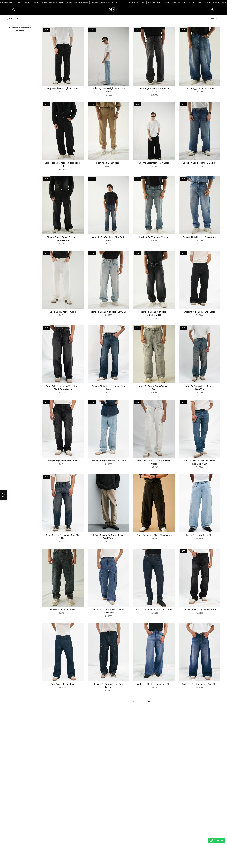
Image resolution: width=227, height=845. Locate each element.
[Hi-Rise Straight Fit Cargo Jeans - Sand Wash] (108, 503)
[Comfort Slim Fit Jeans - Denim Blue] (154, 578)
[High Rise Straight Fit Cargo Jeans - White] (154, 429)
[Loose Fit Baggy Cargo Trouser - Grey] (154, 354)
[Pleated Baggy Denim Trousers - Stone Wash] (63, 205)
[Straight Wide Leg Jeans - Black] (200, 280)
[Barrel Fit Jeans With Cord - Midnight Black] (154, 280)
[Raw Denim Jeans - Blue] (63, 652)
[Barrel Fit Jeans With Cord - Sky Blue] (108, 280)
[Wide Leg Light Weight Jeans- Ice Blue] (108, 56)
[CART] (219, 10)
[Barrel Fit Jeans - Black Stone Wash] (154, 503)
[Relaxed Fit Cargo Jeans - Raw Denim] (108, 652)
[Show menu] (8, 10)
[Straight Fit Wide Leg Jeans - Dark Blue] (108, 354)
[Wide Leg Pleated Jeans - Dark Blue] (200, 652)
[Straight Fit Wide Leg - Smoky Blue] (200, 205)
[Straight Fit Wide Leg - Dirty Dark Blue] (108, 205)
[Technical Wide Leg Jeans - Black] (200, 578)
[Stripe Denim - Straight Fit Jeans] (63, 56)
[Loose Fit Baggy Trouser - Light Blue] (108, 429)
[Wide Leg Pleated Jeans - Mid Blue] (154, 652)
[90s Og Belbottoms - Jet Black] (154, 131)
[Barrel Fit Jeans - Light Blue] (200, 503)
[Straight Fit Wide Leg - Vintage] (154, 205)
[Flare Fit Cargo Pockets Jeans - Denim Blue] (108, 578)
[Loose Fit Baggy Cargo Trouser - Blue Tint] (200, 354)
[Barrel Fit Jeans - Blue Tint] (63, 578)
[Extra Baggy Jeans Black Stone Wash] (154, 56)
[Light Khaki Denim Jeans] (108, 131)
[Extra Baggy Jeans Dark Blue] (200, 56)
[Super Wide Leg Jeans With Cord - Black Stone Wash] (63, 354)
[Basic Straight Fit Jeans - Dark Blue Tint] (63, 503)
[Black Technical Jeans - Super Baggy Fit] (63, 131)
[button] (14, 10)
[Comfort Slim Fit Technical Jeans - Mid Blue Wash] (200, 429)
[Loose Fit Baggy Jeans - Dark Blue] (200, 131)
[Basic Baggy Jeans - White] (63, 280)
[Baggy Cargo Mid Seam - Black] (63, 429)
